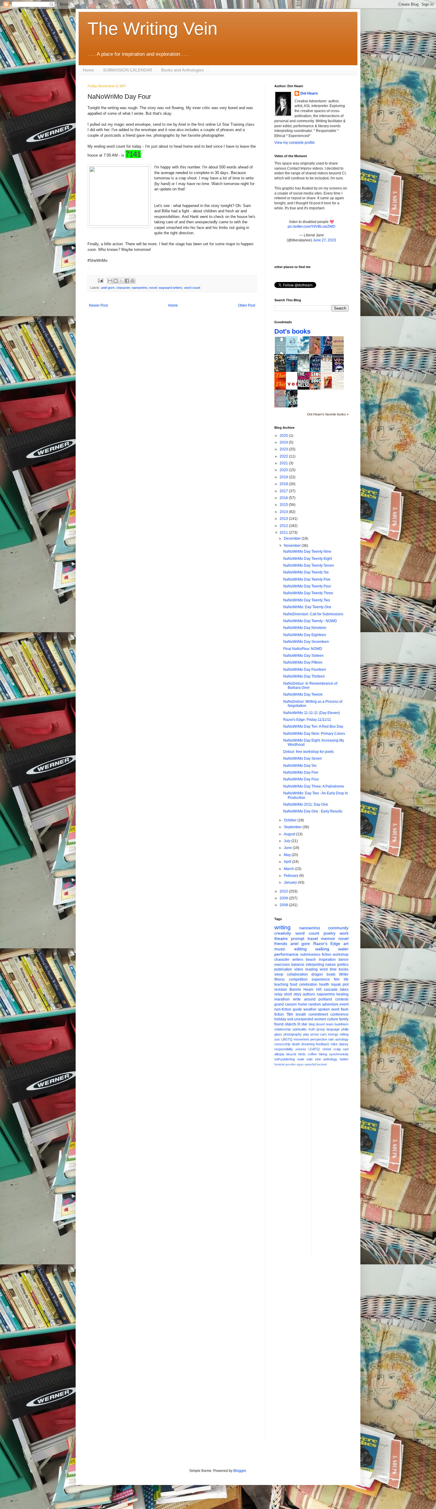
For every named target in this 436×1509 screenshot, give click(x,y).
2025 (284, 436)
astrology (342, 1039)
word (324, 969)
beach (311, 959)
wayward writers (170, 287)
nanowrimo (139, 287)
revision (280, 989)
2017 (284, 491)
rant (346, 1049)
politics (343, 965)
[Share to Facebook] (127, 281)
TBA (289, 1014)
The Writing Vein (152, 29)
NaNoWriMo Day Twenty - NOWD (310, 621)
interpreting (315, 965)
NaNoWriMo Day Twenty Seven (308, 565)
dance (343, 959)
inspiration (327, 959)
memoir (328, 938)
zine (318, 1059)
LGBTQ (314, 1049)
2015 (284, 505)
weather (309, 1009)
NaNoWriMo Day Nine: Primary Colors (314, 734)
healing (342, 994)
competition (298, 979)
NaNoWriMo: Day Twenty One (307, 607)
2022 (284, 456)
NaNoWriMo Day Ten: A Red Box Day (313, 726)
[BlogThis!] (116, 281)
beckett (322, 1064)
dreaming (308, 1044)
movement (301, 1039)
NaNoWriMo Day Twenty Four (307, 586)
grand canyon (285, 1004)
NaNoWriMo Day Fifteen (302, 662)
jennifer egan (295, 1064)
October (290, 820)
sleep (278, 974)
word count (192, 287)
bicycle (291, 1054)
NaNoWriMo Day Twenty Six (306, 572)
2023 (284, 449)
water (343, 948)
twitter (344, 1059)
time (333, 969)
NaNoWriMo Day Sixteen (303, 656)
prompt (297, 938)
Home (88, 70)
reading (311, 969)
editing (300, 948)
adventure (330, 1004)
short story (292, 994)
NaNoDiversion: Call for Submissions (313, 614)
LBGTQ (286, 1039)
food (293, 984)
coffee (312, 1054)
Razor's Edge (326, 943)
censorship (282, 1044)
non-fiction (282, 1009)
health (324, 984)
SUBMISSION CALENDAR (127, 70)
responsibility (283, 1049)
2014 (284, 512)
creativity (282, 933)
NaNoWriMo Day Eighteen (304, 635)
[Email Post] (100, 280)
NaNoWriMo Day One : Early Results (312, 811)
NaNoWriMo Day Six (299, 766)
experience (321, 979)
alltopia (279, 1054)
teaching (281, 984)
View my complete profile (294, 143)
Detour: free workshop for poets (308, 752)
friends (280, 943)
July (287, 841)
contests (342, 999)
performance (286, 954)
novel (153, 287)
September (293, 827)
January (291, 882)
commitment (318, 1014)
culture (332, 1019)
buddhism (342, 1024)
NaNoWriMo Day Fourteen (304, 669)
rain (331, 1039)
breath (301, 1014)
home (302, 1004)
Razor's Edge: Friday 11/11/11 (307, 720)
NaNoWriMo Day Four (301, 779)
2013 (284, 519)
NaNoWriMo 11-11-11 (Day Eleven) (311, 713)
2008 (284, 905)
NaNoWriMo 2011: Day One (305, 804)
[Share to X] (121, 281)
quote (297, 1009)
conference (339, 1014)
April (288, 862)
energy (333, 1034)
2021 (284, 463)
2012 (284, 526)
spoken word (328, 1009)
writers (297, 959)
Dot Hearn (309, 93)
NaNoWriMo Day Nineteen (304, 628)
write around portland (312, 999)
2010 (284, 891)
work (344, 933)
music (279, 948)
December (293, 538)
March (289, 869)
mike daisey (340, 1044)
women (320, 1019)
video (298, 969)
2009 (284, 898)
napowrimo (326, 994)
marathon (282, 999)
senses (300, 1049)
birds (301, 1054)
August (290, 834)
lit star (302, 1024)
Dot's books (292, 331)
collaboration (297, 974)
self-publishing (284, 1059)
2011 (284, 532)
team (329, 1024)
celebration (308, 984)
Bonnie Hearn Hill (305, 989)
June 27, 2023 (324, 240)
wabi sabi (305, 1059)
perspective (318, 1039)
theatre (281, 938)
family (344, 1019)
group (320, 1029)
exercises (282, 965)
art (346, 943)
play (306, 1034)
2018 (284, 484)
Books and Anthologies (182, 70)
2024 (284, 442)
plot (346, 984)
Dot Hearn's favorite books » (328, 414)
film (337, 979)
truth (311, 1029)
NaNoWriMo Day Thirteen (304, 676)
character (123, 287)
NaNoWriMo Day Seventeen (306, 642)
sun (277, 1039)
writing (282, 927)
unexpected (303, 1019)
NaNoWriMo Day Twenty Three (308, 593)
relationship (282, 1029)
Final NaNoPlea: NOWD (302, 649)
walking (322, 948)
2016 (284, 498)
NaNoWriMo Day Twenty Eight (307, 559)
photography (293, 1034)
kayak (336, 984)
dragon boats (323, 974)
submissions (310, 954)
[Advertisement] (340, 1164)
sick (290, 1019)
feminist (279, 1064)
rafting (344, 1034)
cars (323, 1034)
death (296, 1044)
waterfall (310, 1064)
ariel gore (107, 287)
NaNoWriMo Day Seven (302, 758)
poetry (329, 933)
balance (297, 965)
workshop (341, 954)
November (293, 546)
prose (315, 1034)
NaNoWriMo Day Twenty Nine (307, 551)
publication (283, 969)
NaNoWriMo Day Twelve (303, 694)
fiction (326, 954)
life (346, 979)
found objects (285, 1024)
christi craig (331, 1049)
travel (313, 938)
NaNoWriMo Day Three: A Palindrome (313, 786)
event (344, 1004)
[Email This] (110, 281)
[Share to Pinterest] (133, 281)
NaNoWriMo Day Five (300, 772)
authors (309, 994)
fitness (279, 979)
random (314, 1004)
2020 (284, 470)
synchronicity (339, 1054)
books (344, 969)
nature (330, 965)
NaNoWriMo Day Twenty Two (306, 600)
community (338, 927)
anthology (330, 1059)
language (333, 1029)
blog (312, 1024)
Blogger (239, 1471)
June (288, 848)
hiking (323, 1054)
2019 (284, 477)
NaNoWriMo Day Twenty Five (306, 579)
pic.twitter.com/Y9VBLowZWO (311, 226)
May (288, 855)
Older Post (246, 305)
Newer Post (98, 305)
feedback (322, 1044)
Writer (344, 974)
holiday (280, 1019)
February (291, 876)
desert (320, 1024)
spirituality (299, 1029)
